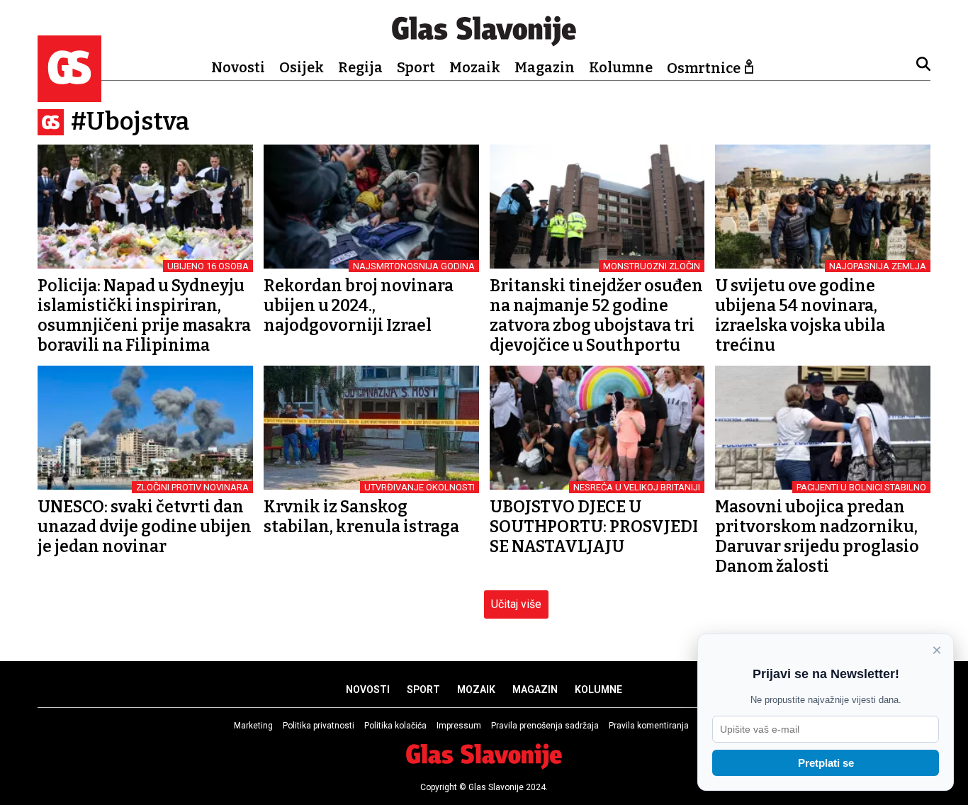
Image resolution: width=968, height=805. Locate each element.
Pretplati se (826, 763)
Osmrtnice (704, 68)
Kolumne (621, 67)
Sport (416, 67)
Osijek (301, 67)
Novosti (238, 67)
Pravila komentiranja (649, 726)
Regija (360, 67)
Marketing (253, 726)
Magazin (544, 67)
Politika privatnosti (318, 726)
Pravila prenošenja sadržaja (545, 726)
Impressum (459, 726)
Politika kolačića (395, 726)
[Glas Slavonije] (69, 95)
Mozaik (474, 67)
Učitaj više (516, 604)
